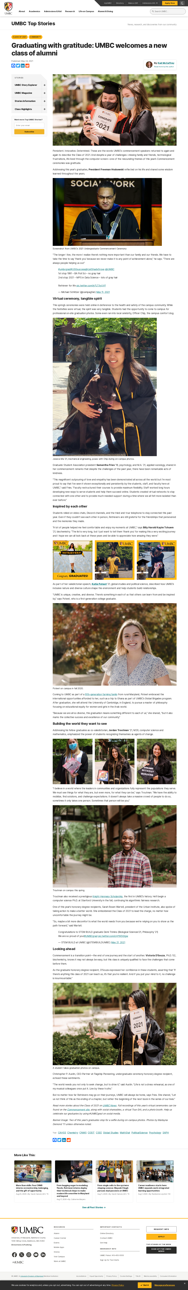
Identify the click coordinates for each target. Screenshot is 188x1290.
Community (35, 37)
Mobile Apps (59, 1247)
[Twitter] (18, 66)
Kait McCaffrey (166, 63)
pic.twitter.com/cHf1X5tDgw (113, 936)
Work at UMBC (60, 1261)
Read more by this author (164, 67)
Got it (146, 1285)
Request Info (161, 1229)
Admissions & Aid (52, 11)
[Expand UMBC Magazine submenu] (44, 93)
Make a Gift (133, 3)
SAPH (166, 1132)
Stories (19, 78)
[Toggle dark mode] (182, 3)
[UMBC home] (6, 8)
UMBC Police (105, 1255)
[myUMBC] (18, 1262)
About (22, 11)
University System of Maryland (31, 1276)
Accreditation (81, 1276)
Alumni (56, 1233)
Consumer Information (168, 1276)
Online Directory (106, 1233)
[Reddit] (27, 66)
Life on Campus (86, 11)
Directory (120, 3)
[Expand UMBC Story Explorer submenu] (44, 85)
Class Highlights (23, 109)
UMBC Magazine (23, 93)
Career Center (60, 1238)
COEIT (91, 1132)
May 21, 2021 (118, 942)
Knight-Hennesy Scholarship (107, 896)
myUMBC (108, 3)
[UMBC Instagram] (29, 1255)
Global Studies (110, 1132)
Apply (161, 1237)
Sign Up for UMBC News (161, 1250)
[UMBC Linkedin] (43, 1255)
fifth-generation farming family (101, 694)
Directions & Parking (21, 1245)
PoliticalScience (139, 1132)
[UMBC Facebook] (14, 1255)
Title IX (139, 1276)
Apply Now (170, 3)
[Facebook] (13, 66)
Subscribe (29, 132)
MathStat (125, 1132)
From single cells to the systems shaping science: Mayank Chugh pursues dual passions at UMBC (113, 1188)
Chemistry (72, 1132)
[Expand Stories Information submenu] (44, 101)
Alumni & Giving (105, 11)
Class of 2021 (19, 37)
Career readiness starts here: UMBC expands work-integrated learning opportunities (153, 1188)
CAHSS (62, 1132)
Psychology (155, 1132)
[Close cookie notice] (185, 1283)
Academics (34, 11)
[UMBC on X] (22, 1255)
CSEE (99, 1132)
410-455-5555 (118, 1255)
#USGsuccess (78, 269)
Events (56, 1243)
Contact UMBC (106, 1238)
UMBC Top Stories (33, 23)
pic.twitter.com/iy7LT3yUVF (91, 285)
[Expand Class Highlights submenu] (44, 109)
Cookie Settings (126, 1276)
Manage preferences (165, 1285)
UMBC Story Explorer (26, 85)
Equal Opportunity (97, 1276)
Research (70, 11)
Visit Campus (59, 1256)
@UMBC (109, 269)
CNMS (82, 1132)
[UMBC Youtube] (36, 1255)
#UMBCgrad (91, 936)
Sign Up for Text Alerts (109, 1260)
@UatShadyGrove (94, 269)
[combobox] (168, 11)
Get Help (103, 1243)
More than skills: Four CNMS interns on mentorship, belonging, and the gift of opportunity (32, 1188)
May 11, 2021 (103, 292)
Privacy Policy (118, 1285)
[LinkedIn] (23, 66)
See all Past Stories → (94, 1207)
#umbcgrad (64, 269)
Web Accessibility (151, 1276)
